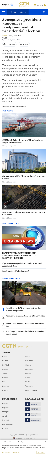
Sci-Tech (5, 365)
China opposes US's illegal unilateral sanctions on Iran (23, 177)
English (5, 403)
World (27, 356)
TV (25, 13)
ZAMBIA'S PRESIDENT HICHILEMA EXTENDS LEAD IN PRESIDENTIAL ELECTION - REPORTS (19, 255)
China (4, 356)
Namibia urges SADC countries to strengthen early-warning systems (23, 309)
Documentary (7, 424)
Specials (5, 386)
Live (4, 382)
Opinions (29, 369)
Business (29, 361)
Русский (5, 420)
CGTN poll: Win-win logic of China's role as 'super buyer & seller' (22, 141)
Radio (15, 13)
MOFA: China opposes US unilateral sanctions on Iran (25, 324)
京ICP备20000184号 (32, 435)
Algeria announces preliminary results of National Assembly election (22, 264)
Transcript (29, 386)
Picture (5, 377)
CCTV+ (5, 428)
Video (27, 377)
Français (5, 412)
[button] (5, 206)
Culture (28, 365)
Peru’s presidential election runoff (15, 271)
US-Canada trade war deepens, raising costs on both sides (23, 213)
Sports (5, 369)
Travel (4, 373)
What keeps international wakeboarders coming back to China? (25, 332)
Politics (5, 361)
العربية (4, 416)
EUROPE (6, 390)
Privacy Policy (5, 452)
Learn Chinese (31, 390)
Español (5, 407)
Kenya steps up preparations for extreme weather (25, 316)
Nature (28, 373)
